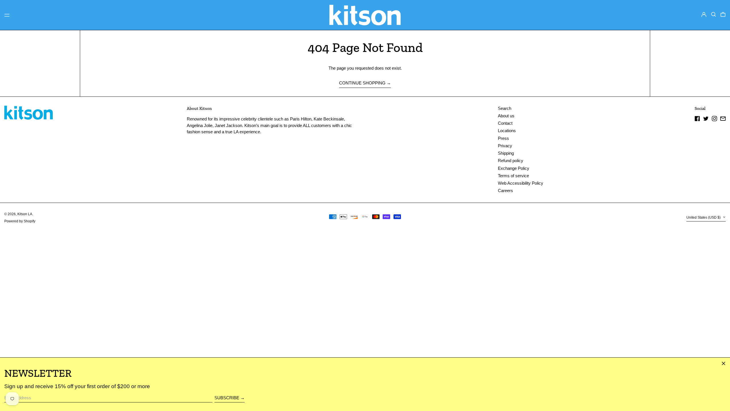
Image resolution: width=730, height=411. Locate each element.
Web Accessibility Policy (520, 183)
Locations (507, 130)
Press (503, 138)
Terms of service (513, 175)
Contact (505, 123)
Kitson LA (24, 214)
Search (504, 108)
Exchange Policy (513, 168)
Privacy (505, 145)
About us (506, 115)
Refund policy (510, 160)
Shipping (506, 153)
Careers (505, 190)
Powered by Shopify (19, 221)
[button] (713, 14)
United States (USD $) (703, 217)
